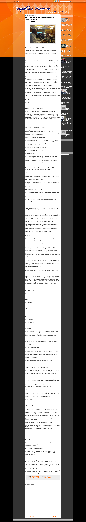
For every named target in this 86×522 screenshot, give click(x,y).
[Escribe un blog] (44, 476)
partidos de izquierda (33, 478)
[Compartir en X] (45, 476)
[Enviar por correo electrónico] (42, 476)
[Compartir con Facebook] (46, 476)
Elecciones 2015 (36, 477)
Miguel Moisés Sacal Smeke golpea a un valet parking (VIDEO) (69, 46)
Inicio (44, 515)
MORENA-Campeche (50, 477)
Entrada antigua (56, 516)
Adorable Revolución (35, 476)
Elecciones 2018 (43, 477)
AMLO (31, 477)
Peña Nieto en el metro (65, 34)
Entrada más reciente (30, 516)
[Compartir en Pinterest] (47, 476)
